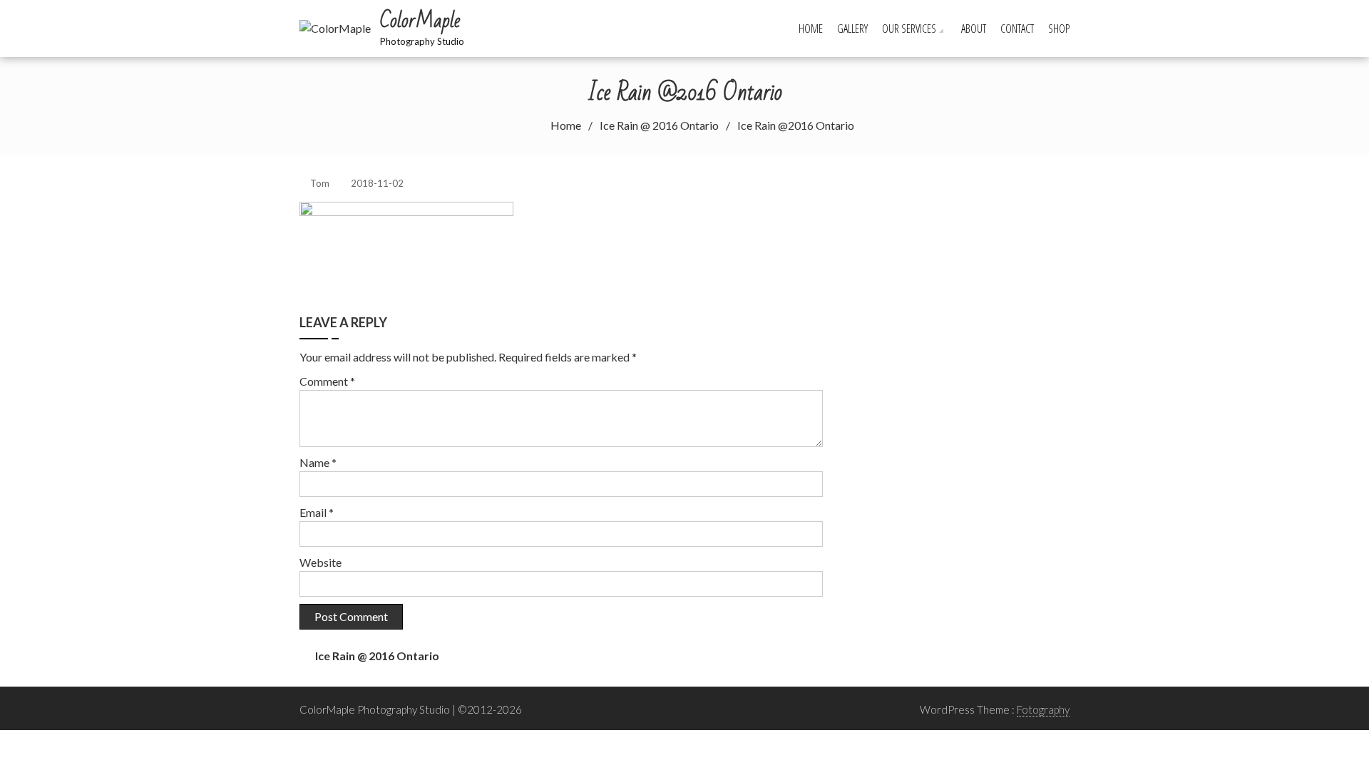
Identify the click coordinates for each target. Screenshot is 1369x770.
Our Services (909, 28)
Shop (1059, 28)
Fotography (1043, 709)
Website (320, 562)
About (973, 28)
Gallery (852, 28)
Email (316, 512)
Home (811, 28)
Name (318, 462)
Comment (327, 381)
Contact (1017, 28)
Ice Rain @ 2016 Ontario (377, 655)
